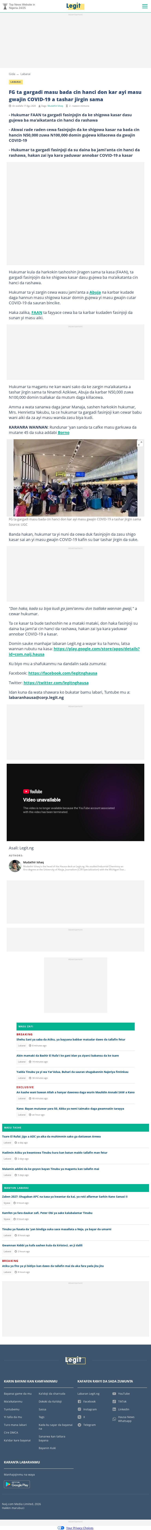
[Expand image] (140, 443)
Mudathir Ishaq (55, 106)
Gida (12, 74)
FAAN (36, 312)
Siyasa (7, 1203)
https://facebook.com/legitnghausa (62, 673)
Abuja (95, 292)
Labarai (25, 74)
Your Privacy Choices (79, 1528)
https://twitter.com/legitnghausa (56, 682)
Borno (63, 432)
